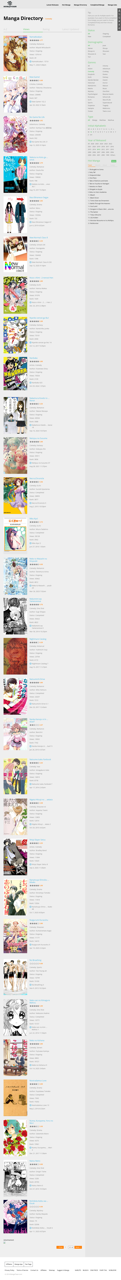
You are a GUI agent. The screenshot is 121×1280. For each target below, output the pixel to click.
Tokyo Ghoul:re (95, 215)
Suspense (91, 105)
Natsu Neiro (35, 1161)
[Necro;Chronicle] (15, 495)
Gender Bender (93, 80)
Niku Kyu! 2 (36, 543)
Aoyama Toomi (42, 810)
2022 (110, 144)
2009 (89, 152)
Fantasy (40, 325)
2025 (97, 144)
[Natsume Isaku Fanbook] (15, 776)
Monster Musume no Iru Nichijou (102, 220)
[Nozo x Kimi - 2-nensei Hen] (15, 295)
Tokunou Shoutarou (44, 88)
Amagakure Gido (42, 770)
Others (112, 155)
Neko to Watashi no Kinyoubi (38, 559)
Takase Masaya (42, 411)
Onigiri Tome (41, 1171)
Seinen (39, 1047)
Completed (106, 36)
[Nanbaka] (15, 375)
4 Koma (32, 84)
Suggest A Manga (63, 1270)
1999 (107, 155)
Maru (38, 208)
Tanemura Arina (42, 572)
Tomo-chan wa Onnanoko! (99, 201)
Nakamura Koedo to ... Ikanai (39, 399)
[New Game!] (15, 94)
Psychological (92, 94)
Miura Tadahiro (42, 529)
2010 (112, 149)
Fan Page (28, 1264)
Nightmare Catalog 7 (40, 663)
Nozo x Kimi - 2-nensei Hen (41, 277)
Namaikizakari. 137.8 (40, 61)
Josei (104, 45)
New (89, 36)
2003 (89, 155)
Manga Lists (112, 5)
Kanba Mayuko (42, 1214)
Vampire (91, 108)
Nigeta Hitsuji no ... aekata (41, 799)
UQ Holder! (94, 218)
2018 (103, 146)
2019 (98, 146)
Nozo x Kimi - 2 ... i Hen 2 (42, 302)
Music (105, 88)
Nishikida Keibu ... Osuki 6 (42, 1228)
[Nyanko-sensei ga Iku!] (15, 335)
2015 (89, 149)
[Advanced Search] (119, 18)
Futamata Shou (42, 369)
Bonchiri (39, 732)
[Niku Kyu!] (15, 536)
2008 (94, 152)
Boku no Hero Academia (97, 192)
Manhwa (102, 120)
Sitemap (52, 1270)
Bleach (92, 195)
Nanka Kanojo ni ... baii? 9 (42, 746)
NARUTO (78, 1270)
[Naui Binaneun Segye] (15, 214)
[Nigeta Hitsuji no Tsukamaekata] (15, 817)
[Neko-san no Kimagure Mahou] (15, 1017)
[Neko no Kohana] (15, 1057)
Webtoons (106, 108)
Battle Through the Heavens (100, 203)
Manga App (19, 1264)
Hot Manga (66, 5)
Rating (46, 29)
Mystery (40, 1210)
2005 (107, 152)
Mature (105, 86)
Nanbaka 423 (37, 382)
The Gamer (94, 212)
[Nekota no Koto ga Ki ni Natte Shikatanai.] (15, 174)
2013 (98, 149)
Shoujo (105, 48)
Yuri (89, 57)
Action (32, 365)
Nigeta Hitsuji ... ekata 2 (41, 824)
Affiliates (9, 1264)
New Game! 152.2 (39, 101)
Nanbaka (33, 358)
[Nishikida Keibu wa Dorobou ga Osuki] (15, 1218)
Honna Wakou (41, 288)
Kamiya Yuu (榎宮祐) (44, 128)
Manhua (111, 120)
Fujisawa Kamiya (42, 1051)
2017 (107, 146)
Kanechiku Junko (42, 328)
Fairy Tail (92, 172)
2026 (92, 144)
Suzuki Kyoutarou (43, 489)
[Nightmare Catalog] (15, 656)
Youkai (90, 111)
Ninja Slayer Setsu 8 (40, 864)
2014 (94, 149)
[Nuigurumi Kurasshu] (15, 937)
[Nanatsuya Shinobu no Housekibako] (15, 897)
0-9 (91, 135)
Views (26, 29)
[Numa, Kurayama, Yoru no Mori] (15, 1138)
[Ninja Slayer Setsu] (15, 857)
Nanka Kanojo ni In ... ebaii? (39, 720)
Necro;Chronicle (37, 478)
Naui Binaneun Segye (39, 197)
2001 (98, 155)
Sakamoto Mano (42, 1134)
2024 (101, 144)
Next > (78, 1247)
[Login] (119, 11)
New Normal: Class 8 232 (42, 262)
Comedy (33, 44)
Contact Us (34, 1270)
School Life (41, 245)
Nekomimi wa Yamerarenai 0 (37, 627)
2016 (112, 146)
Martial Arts (92, 86)
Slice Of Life (107, 100)
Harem (105, 80)
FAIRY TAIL (103, 1270)
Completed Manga (97, 5)
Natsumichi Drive (37, 679)
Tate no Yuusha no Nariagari (99, 184)
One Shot (40, 608)
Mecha (90, 88)
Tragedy (105, 105)
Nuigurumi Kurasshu (39, 920)
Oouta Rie (40, 170)
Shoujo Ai (91, 51)
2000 (103, 155)
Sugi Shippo (40, 612)
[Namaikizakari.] (15, 54)
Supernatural (107, 103)
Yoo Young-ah (41, 971)
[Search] (119, 14)
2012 (103, 149)
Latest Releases (52, 5)
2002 (94, 155)
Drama (39, 204)
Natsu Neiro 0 (37, 1185)
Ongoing (106, 34)
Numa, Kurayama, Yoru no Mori (41, 1121)
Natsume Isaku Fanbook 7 (42, 784)
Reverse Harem (108, 94)
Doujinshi (91, 74)
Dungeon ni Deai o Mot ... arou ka (102, 209)
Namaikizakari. (36, 37)
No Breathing (35, 960)
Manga (94, 120)
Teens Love (107, 111)
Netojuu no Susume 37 (41, 463)
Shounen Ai (41, 807)
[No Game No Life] (15, 134)
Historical (40, 646)
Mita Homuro (41, 690)
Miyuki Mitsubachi (43, 47)
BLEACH (86, 1270)
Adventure (34, 124)
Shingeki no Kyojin (95, 189)
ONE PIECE (94, 1270)
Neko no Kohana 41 (39, 1065)
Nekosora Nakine (42, 1013)
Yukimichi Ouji (41, 650)
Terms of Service (22, 1270)
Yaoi (38, 766)
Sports (39, 967)
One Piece (92, 178)
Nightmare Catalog (38, 639)
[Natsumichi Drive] (15, 696)
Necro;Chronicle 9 (39, 503)
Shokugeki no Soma (96, 169)
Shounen (40, 927)
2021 (89, 146)
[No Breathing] (15, 977)
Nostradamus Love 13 (40, 1105)
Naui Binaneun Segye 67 (41, 222)
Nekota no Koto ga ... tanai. (39, 158)
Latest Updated (70, 29)
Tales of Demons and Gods (98, 181)
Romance (40, 44)
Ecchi (39, 285)
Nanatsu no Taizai (95, 186)
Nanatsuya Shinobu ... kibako (39, 881)
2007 (98, 152)
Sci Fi (89, 100)
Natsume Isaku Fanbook (40, 759)
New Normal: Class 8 (39, 237)
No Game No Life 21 (40, 142)
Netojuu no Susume (38, 438)
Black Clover (94, 198)
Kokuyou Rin (41, 449)
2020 (94, 146)
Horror (105, 83)
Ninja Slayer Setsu (37, 839)
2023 (106, 144)
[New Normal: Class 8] (15, 254)
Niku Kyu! (34, 518)
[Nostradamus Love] (15, 1098)
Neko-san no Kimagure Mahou (40, 1001)
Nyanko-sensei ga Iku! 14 (42, 342)
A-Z (5, 29)
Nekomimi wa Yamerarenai (36, 600)
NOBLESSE (112, 1270)
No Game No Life (37, 117)
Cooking (105, 71)
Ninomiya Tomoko (43, 893)
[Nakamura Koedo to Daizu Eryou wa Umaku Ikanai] (15, 415)
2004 (112, 152)
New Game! (35, 77)
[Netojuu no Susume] (15, 455)
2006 (103, 152)
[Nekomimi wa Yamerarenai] (15, 616)
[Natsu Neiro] (15, 1178)
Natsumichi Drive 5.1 (40, 704)
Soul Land (93, 206)
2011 (107, 149)
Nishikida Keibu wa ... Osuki (39, 1202)
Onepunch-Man (95, 175)
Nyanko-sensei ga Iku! (39, 318)
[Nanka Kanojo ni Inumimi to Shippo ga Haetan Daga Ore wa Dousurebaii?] (15, 736)
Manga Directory (80, 5)
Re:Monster (94, 223)
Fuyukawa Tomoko (43, 1091)
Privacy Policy (9, 1270)
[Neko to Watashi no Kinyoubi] (15, 576)
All (89, 34)
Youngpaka (40, 248)
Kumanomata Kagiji (43, 931)
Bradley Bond (41, 850)
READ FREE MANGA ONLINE (10, 4)
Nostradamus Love (38, 1080)
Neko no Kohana (37, 1040)
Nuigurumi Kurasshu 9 (41, 944)
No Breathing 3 (38, 985)
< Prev (60, 1247)
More (114, 161)
